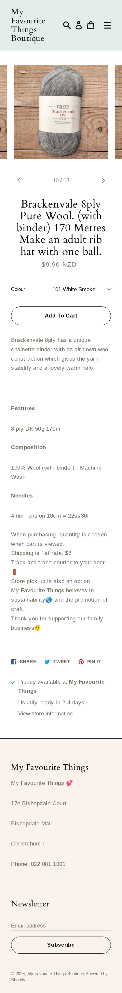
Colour (18, 289)
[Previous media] (18, 180)
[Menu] (107, 25)
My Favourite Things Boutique (28, 25)
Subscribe (61, 945)
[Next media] (103, 180)
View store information (45, 714)
